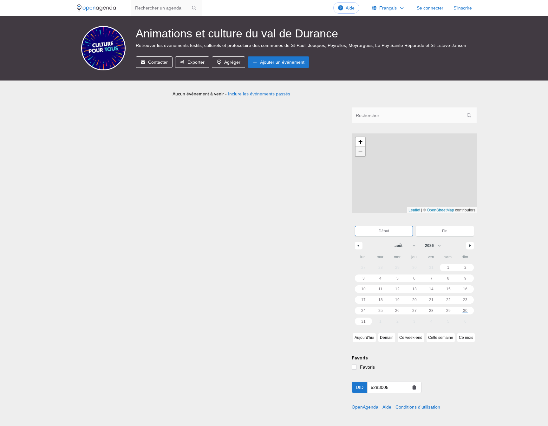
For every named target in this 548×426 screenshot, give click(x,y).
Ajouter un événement (282, 62)
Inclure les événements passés (259, 93)
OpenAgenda (365, 407)
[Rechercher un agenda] (194, 8)
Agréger (232, 62)
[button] (360, 142)
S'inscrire (462, 7)
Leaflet (414, 209)
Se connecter (430, 7)
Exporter (196, 62)
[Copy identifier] (414, 387)
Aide (350, 7)
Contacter (158, 62)
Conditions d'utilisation (417, 407)
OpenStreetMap (440, 209)
